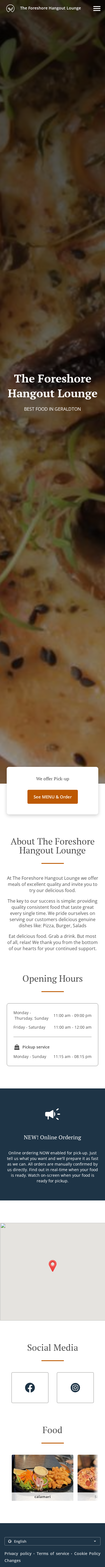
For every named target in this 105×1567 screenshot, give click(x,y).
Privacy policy (18, 1553)
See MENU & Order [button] (53, 797)
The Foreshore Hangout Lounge (50, 8)
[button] (97, 8)
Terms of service (53, 1553)
